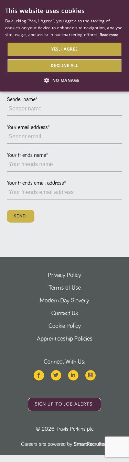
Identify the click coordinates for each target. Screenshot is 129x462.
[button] (64, 80)
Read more (109, 35)
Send (19, 216)
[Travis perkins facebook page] (39, 375)
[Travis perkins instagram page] (90, 375)
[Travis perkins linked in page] (73, 375)
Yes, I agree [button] (64, 49)
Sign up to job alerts (64, 404)
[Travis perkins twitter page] (56, 375)
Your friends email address (36, 183)
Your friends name (27, 155)
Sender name (22, 99)
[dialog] (64, 46)
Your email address (28, 127)
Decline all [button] (64, 65)
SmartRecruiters (91, 444)
